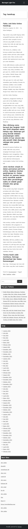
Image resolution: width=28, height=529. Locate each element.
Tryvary (20, 526)
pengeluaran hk (5, 469)
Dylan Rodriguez (7, 30)
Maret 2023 (6, 426)
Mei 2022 (5, 444)
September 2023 (7, 412)
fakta (4, 274)
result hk (3, 476)
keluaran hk (4, 483)
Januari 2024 (6, 403)
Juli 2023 (5, 417)
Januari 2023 (6, 430)
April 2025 (6, 368)
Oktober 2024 (7, 382)
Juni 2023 (5, 419)
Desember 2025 (7, 349)
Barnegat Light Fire (8, 3)
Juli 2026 (5, 333)
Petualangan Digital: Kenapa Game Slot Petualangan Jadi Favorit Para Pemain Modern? (14, 306)
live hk (2, 490)
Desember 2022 (7, 433)
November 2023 (7, 407)
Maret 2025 (6, 370)
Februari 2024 (7, 400)
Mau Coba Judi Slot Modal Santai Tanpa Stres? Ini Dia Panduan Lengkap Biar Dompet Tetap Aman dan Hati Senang (14, 313)
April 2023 (6, 424)
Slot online (4, 511)
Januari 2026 (6, 347)
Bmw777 (3, 501)
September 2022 (7, 440)
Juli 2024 (5, 389)
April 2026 (6, 340)
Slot (2, 497)
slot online (4, 462)
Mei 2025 (5, 365)
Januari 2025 (6, 375)
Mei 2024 (5, 393)
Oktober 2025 (7, 354)
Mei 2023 (5, 421)
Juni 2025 (5, 363)
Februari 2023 (7, 428)
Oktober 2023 (7, 410)
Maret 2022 (6, 449)
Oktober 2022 (7, 437)
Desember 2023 (7, 405)
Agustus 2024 (6, 386)
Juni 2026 (5, 335)
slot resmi (3, 487)
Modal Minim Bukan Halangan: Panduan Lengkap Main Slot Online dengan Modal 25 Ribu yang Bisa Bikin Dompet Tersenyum (15, 294)
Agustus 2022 (6, 442)
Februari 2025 (7, 372)
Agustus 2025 (6, 358)
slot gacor (3, 480)
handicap (8, 274)
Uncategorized (12, 272)
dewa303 (3, 466)
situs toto (3, 473)
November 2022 (7, 435)
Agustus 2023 (6, 414)
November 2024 (7, 379)
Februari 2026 (7, 345)
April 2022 (6, 447)
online (13, 274)
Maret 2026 (6, 342)
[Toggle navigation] (24, 2)
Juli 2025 (5, 361)
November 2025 (7, 352)
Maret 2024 (6, 398)
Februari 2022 (7, 451)
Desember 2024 (7, 377)
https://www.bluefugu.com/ (8, 504)
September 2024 (7, 384)
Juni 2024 (5, 391)
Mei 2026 (5, 338)
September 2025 (7, 356)
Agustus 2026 (6, 331)
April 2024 (6, 396)
